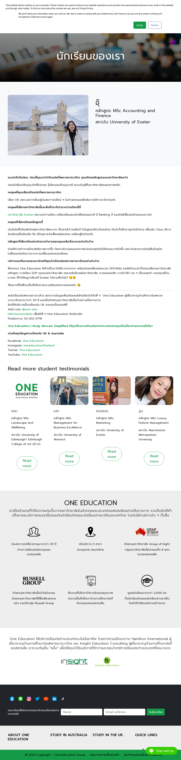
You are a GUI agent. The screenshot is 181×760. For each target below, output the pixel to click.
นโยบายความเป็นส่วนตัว (104, 755)
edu (34, 309)
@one (26, 309)
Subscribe (155, 712)
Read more (27, 463)
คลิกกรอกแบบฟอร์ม (20, 314)
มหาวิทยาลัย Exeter (20, 215)
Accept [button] (139, 25)
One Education (33, 341)
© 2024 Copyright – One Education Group (55, 755)
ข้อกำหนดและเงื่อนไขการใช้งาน (143, 755)
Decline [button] (155, 25)
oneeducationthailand (39, 345)
